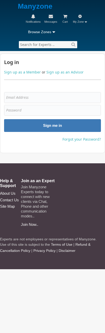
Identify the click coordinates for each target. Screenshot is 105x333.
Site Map (7, 206)
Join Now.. (29, 224)
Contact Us (9, 200)
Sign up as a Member (22, 72)
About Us (8, 193)
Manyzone (35, 6)
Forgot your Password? (81, 139)
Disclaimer (67, 251)
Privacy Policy (44, 251)
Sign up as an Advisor (65, 72)
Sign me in (52, 125)
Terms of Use (61, 244)
